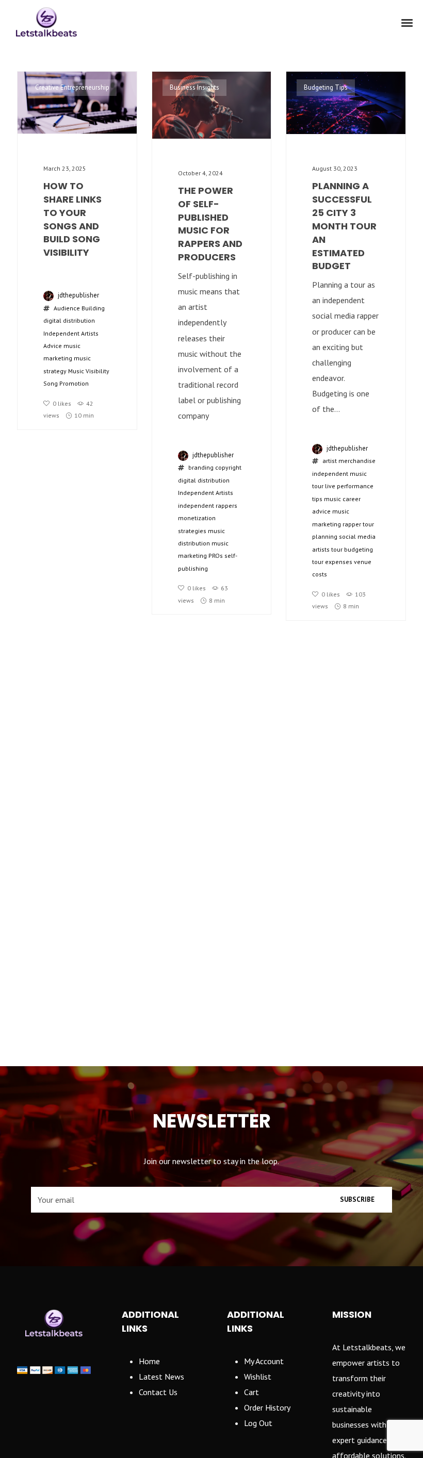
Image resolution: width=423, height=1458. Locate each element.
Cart (251, 1392)
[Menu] (407, 22)
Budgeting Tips (326, 87)
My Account (264, 1361)
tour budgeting (352, 549)
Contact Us (158, 1392)
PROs (215, 555)
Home (149, 1361)
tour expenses (332, 562)
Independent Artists (205, 492)
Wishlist (257, 1376)
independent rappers (207, 505)
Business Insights (194, 87)
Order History (267, 1407)
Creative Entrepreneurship (72, 87)
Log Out (258, 1423)
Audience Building (79, 308)
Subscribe (357, 1199)
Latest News (161, 1376)
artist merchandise (349, 461)
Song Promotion (66, 383)
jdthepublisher (78, 295)
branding (201, 467)
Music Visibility (88, 371)
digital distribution (69, 320)
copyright (228, 467)
